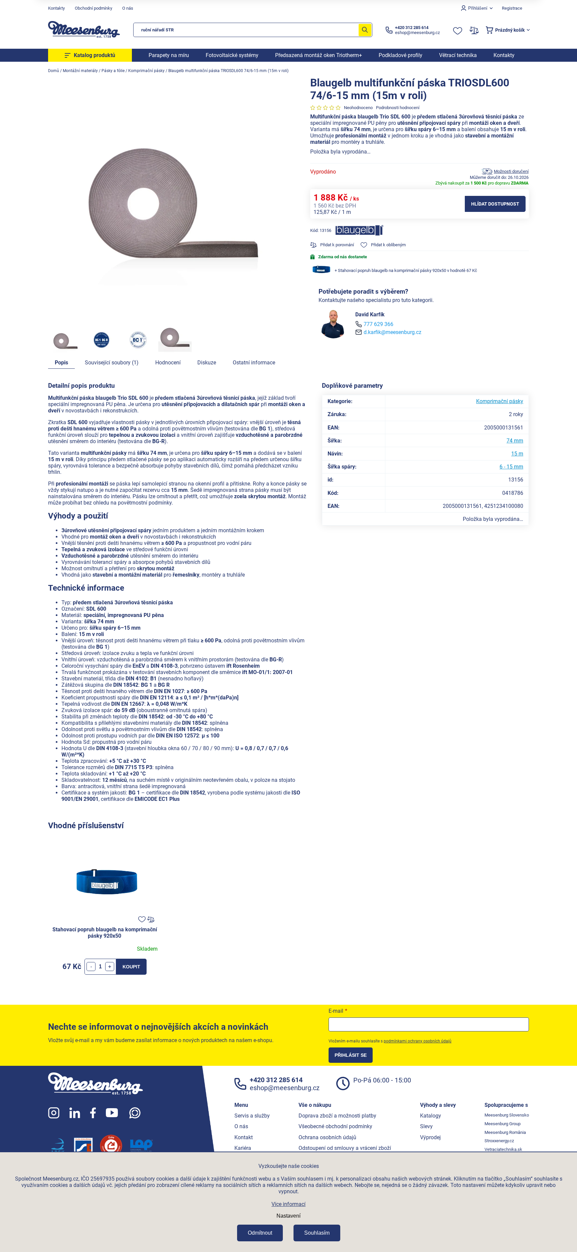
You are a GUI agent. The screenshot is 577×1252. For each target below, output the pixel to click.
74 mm (515, 440)
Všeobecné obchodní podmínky (335, 1126)
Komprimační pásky (499, 401)
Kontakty (56, 8)
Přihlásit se (351, 1055)
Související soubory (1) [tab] (112, 362)
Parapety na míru (169, 55)
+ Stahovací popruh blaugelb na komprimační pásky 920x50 (406, 270)
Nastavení (288, 1216)
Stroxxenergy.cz (499, 1140)
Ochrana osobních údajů (327, 1137)
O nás (127, 8)
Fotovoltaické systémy (232, 55)
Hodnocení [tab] (168, 362)
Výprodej (430, 1137)
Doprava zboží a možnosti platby (337, 1116)
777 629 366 (378, 324)
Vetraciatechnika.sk (503, 1149)
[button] (109, 966)
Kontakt (243, 1137)
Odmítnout (260, 1233)
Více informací (288, 1204)
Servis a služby (252, 1116)
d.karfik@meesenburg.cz (392, 332)
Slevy (426, 1126)
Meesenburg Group (503, 1123)
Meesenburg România (505, 1132)
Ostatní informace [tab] (254, 362)
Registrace (512, 8)
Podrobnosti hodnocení (397, 107)
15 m (517, 453)
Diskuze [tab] (206, 362)
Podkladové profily (400, 55)
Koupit (131, 966)
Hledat (365, 30)
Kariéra (242, 1148)
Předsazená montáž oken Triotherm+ (318, 55)
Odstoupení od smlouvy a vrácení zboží (345, 1148)
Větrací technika (458, 55)
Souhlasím (317, 1233)
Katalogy (430, 1116)
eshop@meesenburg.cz (285, 1088)
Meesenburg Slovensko (507, 1115)
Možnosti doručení (511, 171)
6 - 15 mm (511, 466)
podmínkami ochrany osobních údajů (417, 1041)
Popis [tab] (61, 362)
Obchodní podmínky (93, 8)
